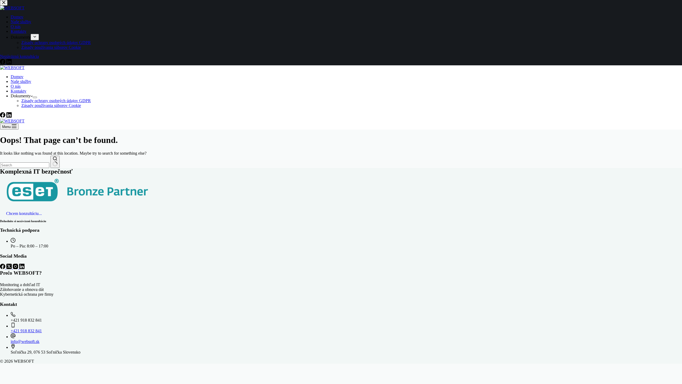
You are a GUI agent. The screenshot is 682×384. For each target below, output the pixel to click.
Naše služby (21, 81)
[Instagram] (16, 267)
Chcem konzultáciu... (24, 213)
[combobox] (24, 165)
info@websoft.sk (25, 341)
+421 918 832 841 (26, 331)
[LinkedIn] (9, 116)
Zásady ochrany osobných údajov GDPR (56, 100)
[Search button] (55, 162)
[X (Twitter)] (9, 267)
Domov (17, 76)
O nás (16, 86)
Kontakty (18, 91)
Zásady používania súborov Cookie (51, 105)
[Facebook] (3, 116)
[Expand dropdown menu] (35, 97)
